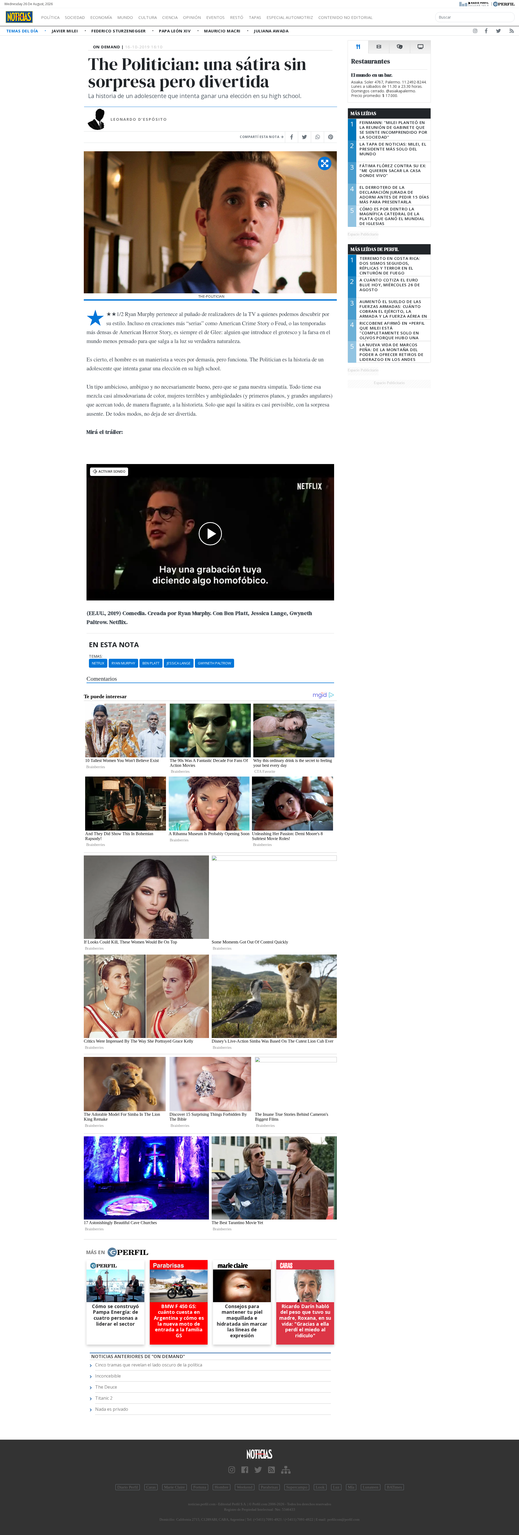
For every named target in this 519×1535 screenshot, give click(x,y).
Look (320, 1487)
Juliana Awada (271, 30)
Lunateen (370, 1487)
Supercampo (296, 1487)
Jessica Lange (179, 663)
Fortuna (199, 1487)
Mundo (125, 17)
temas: (95, 656)
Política (50, 17)
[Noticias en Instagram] (475, 31)
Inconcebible (108, 1376)
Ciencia (170, 17)
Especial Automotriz (290, 17)
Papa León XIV (175, 30)
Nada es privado (111, 1409)
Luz (336, 1487)
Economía (101, 17)
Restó (236, 17)
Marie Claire (174, 1487)
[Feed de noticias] (511, 31)
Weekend (244, 1487)
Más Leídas (363, 113)
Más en (95, 1252)
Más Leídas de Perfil (375, 249)
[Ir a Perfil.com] (504, 3)
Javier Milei (65, 30)
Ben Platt (150, 663)
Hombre (221, 1487)
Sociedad (75, 17)
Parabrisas (269, 1487)
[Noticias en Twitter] (498, 31)
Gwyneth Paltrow (214, 663)
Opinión (192, 17)
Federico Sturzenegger (119, 30)
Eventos (215, 17)
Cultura (147, 17)
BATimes (394, 1487)
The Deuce (106, 1387)
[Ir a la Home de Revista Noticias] (19, 17)
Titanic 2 (103, 1398)
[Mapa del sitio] (286, 1470)
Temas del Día (22, 30)
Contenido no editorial (345, 17)
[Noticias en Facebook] (486, 31)
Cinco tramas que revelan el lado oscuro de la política (148, 1365)
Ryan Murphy (123, 663)
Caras (151, 1487)
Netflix (98, 663)
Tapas (255, 17)
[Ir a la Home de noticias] (259, 1454)
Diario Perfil (127, 1487)
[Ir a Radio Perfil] (474, 3)
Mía (351, 1487)
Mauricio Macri (223, 30)
